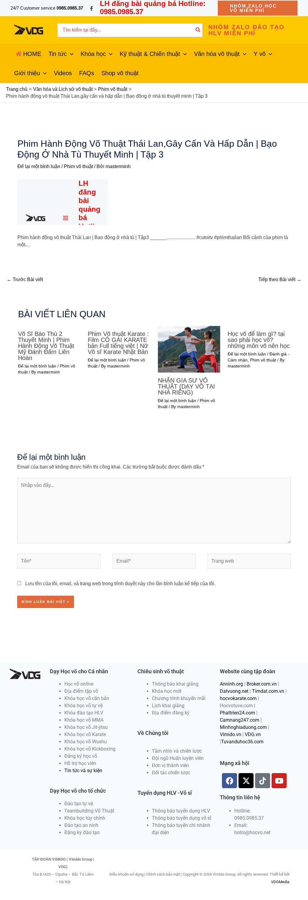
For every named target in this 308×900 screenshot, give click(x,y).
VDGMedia (280, 882)
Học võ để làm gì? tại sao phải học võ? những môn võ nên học (259, 339)
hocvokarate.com (238, 698)
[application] (70, 54)
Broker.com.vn (262, 684)
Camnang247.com (239, 720)
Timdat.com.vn (268, 691)
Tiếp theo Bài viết (279, 279)
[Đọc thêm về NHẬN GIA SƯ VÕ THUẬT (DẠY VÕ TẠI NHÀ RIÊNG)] (189, 348)
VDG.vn (253, 734)
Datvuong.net (234, 691)
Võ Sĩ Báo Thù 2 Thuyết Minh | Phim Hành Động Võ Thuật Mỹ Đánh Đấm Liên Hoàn (46, 345)
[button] (257, 8)
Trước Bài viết (25, 279)
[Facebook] (91, 8)
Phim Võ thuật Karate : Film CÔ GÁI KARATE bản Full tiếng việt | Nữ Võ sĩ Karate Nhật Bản (118, 342)
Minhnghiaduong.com (243, 727)
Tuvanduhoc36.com (242, 742)
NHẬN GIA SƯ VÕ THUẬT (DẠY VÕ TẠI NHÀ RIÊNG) (186, 386)
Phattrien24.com (237, 713)
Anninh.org (231, 684)
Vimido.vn (230, 734)
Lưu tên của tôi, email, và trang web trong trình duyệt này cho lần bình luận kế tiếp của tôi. (120, 583)
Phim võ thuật (78, 166)
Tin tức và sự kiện (83, 770)
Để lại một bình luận (38, 166)
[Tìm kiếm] (198, 30)
